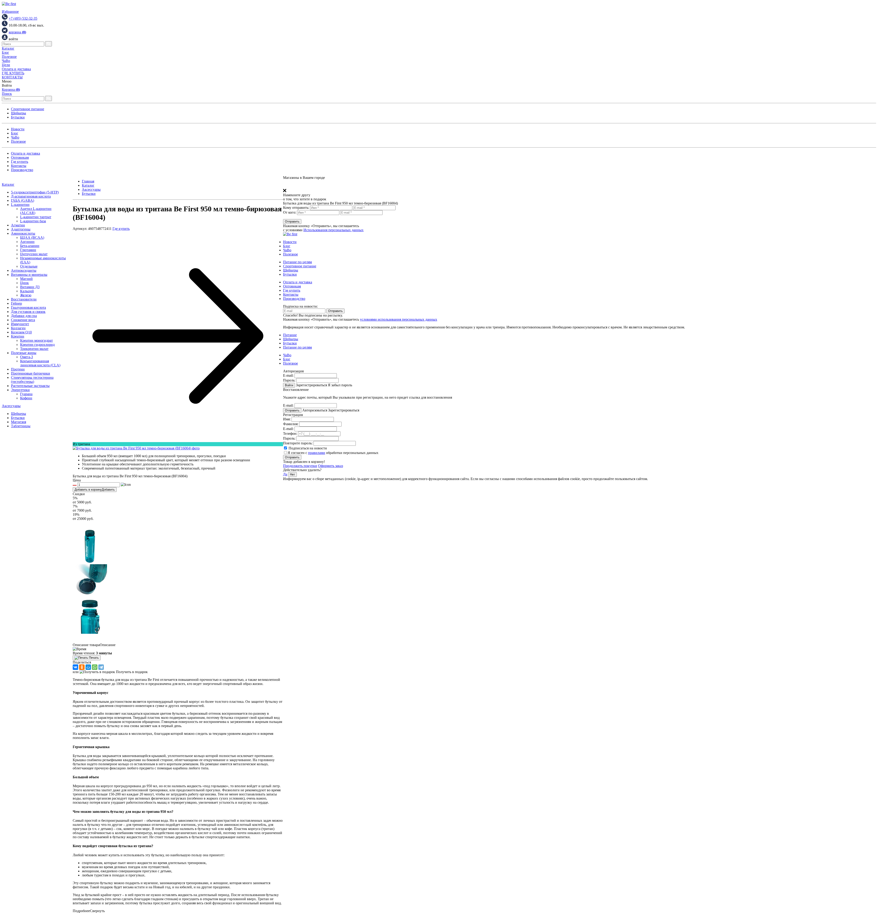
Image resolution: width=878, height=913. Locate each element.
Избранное (10, 11)
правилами (316, 453)
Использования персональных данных (333, 230)
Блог (5, 52)
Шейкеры (18, 113)
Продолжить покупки (300, 466)
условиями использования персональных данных (398, 319)
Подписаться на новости (307, 448)
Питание (290, 335)
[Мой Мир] (88, 667)
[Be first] (9, 4)
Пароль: (289, 380)
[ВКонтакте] (75, 667)
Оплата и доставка (16, 69)
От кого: (289, 212)
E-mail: (288, 375)
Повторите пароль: (298, 443)
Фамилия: (290, 424)
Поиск (7, 94)
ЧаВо (6, 61)
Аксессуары (11, 406)
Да (285, 474)
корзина (17, 32)
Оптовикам (20, 157)
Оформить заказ (330, 466)
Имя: (287, 419)
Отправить (292, 221)
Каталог (8, 48)
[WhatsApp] (94, 667)
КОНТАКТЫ (12, 77)
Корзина (11, 89)
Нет (292, 474)
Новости (17, 129)
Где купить (19, 162)
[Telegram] (101, 667)
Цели (6, 65)
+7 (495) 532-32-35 (23, 18)
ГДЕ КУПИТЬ (13, 73)
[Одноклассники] (82, 667)
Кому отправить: (296, 207)
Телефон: (290, 433)
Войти (289, 385)
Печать (93, 657)
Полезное (9, 57)
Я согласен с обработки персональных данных (333, 453)
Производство (22, 170)
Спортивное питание (27, 109)
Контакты (18, 166)
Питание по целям (297, 262)
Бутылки (18, 117)
